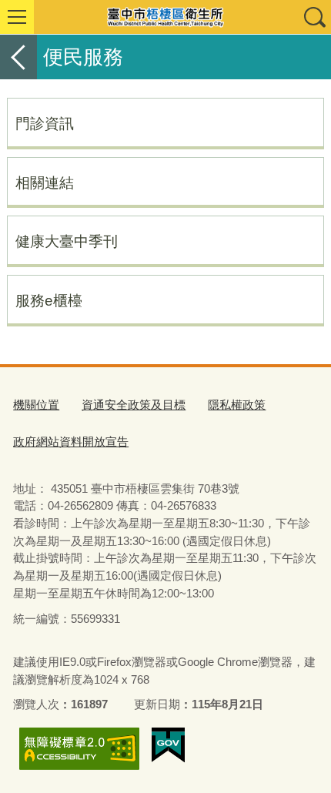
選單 (17, 17)
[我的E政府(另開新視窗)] (168, 745)
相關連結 (44, 182)
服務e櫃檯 (48, 300)
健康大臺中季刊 (66, 241)
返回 (18, 57)
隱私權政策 (237, 404)
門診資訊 (44, 123)
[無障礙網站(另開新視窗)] (79, 749)
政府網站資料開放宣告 (71, 441)
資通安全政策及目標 (134, 404)
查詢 (314, 17)
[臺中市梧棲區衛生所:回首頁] (165, 17)
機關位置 (36, 404)
